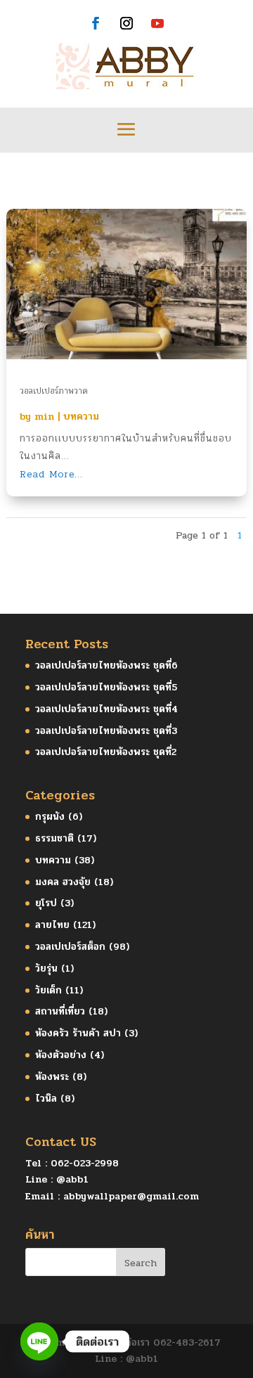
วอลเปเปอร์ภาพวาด (54, 391)
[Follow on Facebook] (95, 23)
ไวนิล (46, 1098)
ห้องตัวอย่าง (60, 1055)
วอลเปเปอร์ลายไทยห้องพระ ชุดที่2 (105, 752)
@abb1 (72, 1179)
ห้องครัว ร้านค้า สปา (78, 1033)
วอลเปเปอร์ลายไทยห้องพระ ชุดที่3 (106, 730)
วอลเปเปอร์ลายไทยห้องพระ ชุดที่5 (106, 687)
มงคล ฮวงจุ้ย (63, 882)
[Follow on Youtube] (157, 23)
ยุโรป (46, 903)
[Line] (39, 1341)
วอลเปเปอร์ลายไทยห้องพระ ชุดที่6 (106, 665)
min (44, 416)
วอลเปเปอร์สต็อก (70, 946)
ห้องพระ (52, 1076)
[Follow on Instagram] (126, 23)
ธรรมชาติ (54, 838)
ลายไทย (52, 924)
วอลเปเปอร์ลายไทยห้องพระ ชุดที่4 (106, 709)
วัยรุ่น (46, 968)
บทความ (81, 416)
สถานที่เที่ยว (60, 1011)
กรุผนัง (50, 816)
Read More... (51, 474)
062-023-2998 (85, 1163)
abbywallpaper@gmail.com (131, 1196)
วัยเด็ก (48, 990)
